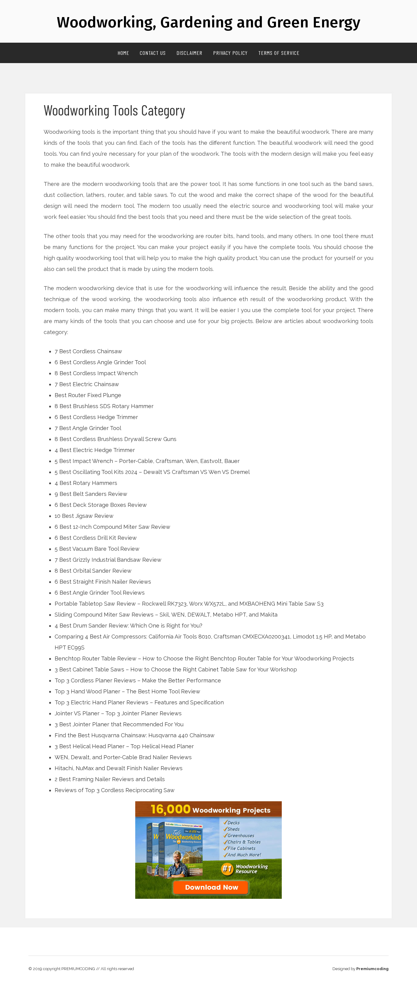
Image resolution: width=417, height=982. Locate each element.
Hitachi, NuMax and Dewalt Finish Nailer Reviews (119, 768)
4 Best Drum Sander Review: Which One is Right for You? (128, 625)
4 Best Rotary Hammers (86, 483)
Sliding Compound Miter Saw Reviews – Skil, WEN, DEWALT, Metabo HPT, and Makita (166, 614)
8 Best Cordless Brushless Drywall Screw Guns (115, 439)
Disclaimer (189, 52)
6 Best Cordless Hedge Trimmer (96, 417)
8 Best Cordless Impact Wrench (96, 373)
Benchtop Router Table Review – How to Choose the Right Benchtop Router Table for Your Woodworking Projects (204, 658)
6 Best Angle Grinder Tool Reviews (100, 592)
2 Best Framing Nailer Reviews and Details (110, 779)
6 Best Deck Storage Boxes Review (101, 505)
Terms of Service (278, 52)
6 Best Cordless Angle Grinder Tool (100, 362)
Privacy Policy (230, 52)
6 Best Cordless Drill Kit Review (96, 538)
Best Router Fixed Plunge (88, 395)
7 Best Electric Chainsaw (87, 384)
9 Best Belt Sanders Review (91, 494)
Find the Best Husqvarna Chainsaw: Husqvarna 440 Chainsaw (135, 735)
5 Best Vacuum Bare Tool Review (97, 549)
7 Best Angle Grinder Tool (88, 428)
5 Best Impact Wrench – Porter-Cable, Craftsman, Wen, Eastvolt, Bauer (147, 461)
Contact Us (153, 52)
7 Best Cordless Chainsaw (88, 351)
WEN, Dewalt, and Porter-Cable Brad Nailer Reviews (123, 757)
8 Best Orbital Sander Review (93, 570)
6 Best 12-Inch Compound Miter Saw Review (112, 527)
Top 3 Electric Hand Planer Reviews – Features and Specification (139, 702)
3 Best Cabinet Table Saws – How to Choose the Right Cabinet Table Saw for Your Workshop (176, 669)
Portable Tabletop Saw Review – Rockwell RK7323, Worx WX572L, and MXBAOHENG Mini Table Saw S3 (189, 603)
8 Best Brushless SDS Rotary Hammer (104, 406)
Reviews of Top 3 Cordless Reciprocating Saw (115, 790)
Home (123, 52)
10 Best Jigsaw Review (84, 516)
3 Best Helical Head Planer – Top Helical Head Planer (124, 746)
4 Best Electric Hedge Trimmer (95, 450)
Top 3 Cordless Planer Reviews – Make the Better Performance (138, 680)
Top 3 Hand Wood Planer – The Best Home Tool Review (127, 691)
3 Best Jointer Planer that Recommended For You (119, 724)
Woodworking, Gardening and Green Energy (208, 22)
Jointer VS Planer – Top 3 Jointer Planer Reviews (118, 713)
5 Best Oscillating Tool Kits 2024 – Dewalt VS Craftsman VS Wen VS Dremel (152, 472)
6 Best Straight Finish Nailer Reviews (103, 581)
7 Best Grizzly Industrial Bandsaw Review (108, 560)
